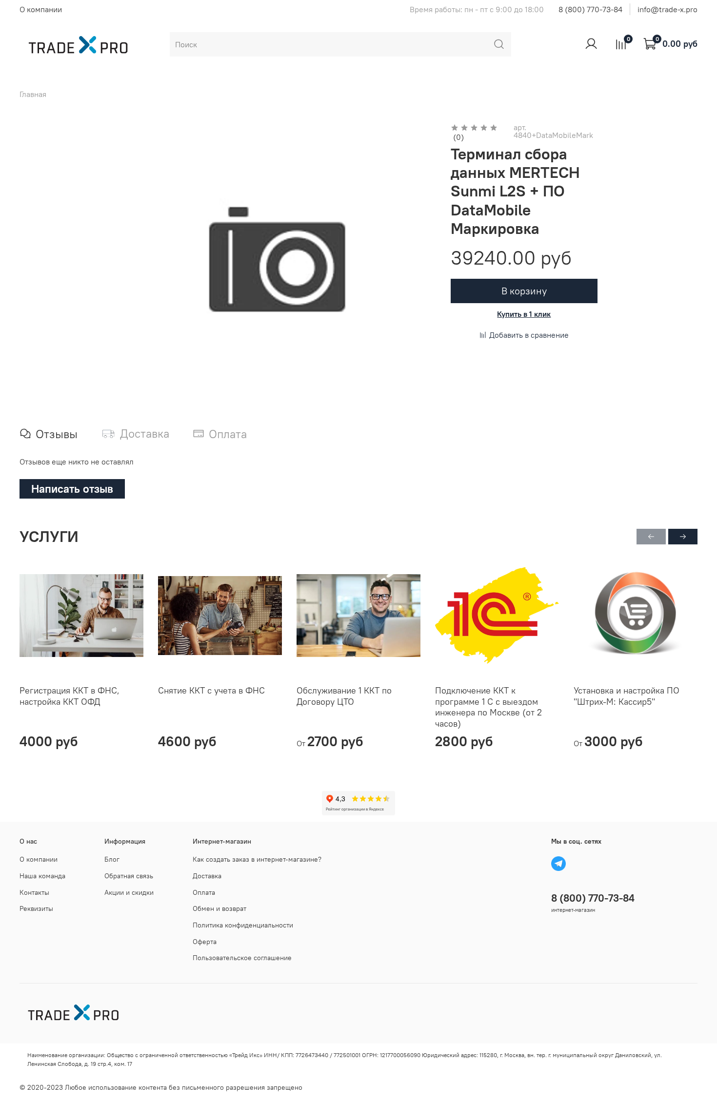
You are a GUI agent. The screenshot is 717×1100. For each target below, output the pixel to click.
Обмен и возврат (219, 908)
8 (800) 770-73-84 (590, 9)
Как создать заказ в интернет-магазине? (257, 859)
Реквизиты (36, 908)
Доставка (207, 875)
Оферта (205, 941)
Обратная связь (128, 875)
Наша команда (42, 875)
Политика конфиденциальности (243, 925)
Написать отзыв (72, 489)
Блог (112, 859)
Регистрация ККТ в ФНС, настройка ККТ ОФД (70, 696)
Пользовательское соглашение (242, 957)
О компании (41, 9)
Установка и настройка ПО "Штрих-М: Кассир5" (626, 696)
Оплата (204, 892)
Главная (33, 94)
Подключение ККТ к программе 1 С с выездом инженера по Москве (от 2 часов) (488, 707)
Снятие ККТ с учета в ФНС (211, 690)
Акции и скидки (129, 892)
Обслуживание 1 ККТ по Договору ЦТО (344, 696)
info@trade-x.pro (667, 9)
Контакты (34, 892)
